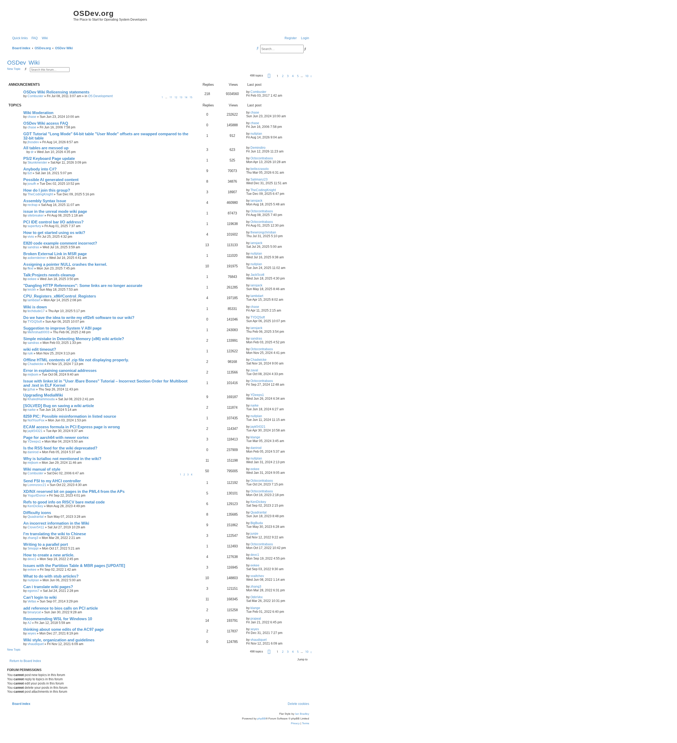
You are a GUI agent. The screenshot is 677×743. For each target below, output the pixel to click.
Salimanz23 (259, 179)
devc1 (32, 559)
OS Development (100, 96)
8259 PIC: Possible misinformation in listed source (69, 416)
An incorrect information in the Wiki (56, 523)
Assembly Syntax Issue (44, 201)
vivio (31, 236)
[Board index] (38, 18)
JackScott (257, 275)
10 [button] (306, 76)
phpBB (261, 718)
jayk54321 (35, 431)
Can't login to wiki (40, 597)
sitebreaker (36, 215)
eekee (32, 279)
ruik (30, 353)
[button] (269, 75)
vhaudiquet (36, 644)
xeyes (32, 633)
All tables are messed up (45, 148)
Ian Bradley (302, 713)
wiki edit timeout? (39, 349)
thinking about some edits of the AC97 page (63, 629)
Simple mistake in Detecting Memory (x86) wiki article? (73, 339)
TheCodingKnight (40, 194)
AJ (29, 623)
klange (255, 437)
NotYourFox (36, 420)
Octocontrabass (261, 158)
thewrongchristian (263, 232)
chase (32, 117)
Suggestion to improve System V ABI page (62, 328)
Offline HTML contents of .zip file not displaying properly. (76, 360)
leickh (32, 289)
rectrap (33, 205)
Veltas (32, 601)
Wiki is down (35, 307)
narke (32, 410)
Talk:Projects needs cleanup (49, 275)
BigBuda (256, 523)
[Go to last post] (268, 92)
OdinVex (256, 597)
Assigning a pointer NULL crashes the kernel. (65, 264)
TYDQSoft (35, 321)
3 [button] (288, 76)
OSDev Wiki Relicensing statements (56, 92)
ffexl (30, 268)
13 (181, 97)
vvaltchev (257, 576)
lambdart (34, 300)
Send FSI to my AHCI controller (52, 481)
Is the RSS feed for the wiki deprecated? (60, 448)
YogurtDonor (37, 495)
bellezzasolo (259, 169)
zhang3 (33, 538)
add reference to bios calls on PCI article (60, 608)
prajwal (255, 618)
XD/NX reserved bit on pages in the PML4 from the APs (74, 491)
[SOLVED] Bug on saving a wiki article (58, 406)
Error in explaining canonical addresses (60, 370)
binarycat (34, 612)
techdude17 (36, 311)
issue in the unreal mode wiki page (55, 211)
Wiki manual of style (41, 469)
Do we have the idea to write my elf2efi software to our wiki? (78, 318)
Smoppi (33, 548)
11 (171, 97)
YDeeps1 (257, 395)
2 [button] (282, 76)
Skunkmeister (37, 162)
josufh (32, 184)
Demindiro (258, 148)
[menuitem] (33, 38)
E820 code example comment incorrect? (60, 243)
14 (186, 97)
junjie (254, 533)
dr (32, 152)
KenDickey (35, 506)
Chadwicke (36, 364)
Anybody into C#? (40, 169)
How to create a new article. (48, 555)
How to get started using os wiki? (54, 233)
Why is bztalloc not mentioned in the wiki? (62, 459)
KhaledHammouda (41, 399)
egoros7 (33, 591)
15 (191, 97)
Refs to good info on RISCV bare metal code (64, 502)
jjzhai (31, 389)
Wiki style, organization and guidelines (58, 640)
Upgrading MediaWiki (43, 395)
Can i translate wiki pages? (48, 587)
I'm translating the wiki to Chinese (54, 534)
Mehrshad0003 (38, 332)
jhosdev (33, 142)
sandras (33, 247)
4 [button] (293, 76)
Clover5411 (36, 527)
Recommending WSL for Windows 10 (57, 619)
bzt (30, 173)
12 (176, 97)
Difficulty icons (37, 513)
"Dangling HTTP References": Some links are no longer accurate (82, 285)
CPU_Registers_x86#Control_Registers (59, 296)
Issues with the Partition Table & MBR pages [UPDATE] (74, 566)
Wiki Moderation (38, 113)
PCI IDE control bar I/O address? (53, 222)
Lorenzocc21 (37, 485)
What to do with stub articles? (51, 576)
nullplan (256, 134)
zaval (254, 370)
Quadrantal (36, 517)
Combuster (35, 96)
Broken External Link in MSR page (55, 254)
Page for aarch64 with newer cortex (56, 437)
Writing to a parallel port (45, 544)
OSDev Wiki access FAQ (45, 123)
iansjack (256, 200)
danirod (33, 452)
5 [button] (298, 76)
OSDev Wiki (23, 62)
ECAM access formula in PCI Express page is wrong (71, 427)
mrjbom (33, 374)
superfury (34, 226)
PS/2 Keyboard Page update (49, 158)
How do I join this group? (46, 190)
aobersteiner (37, 258)
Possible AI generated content (51, 180)
